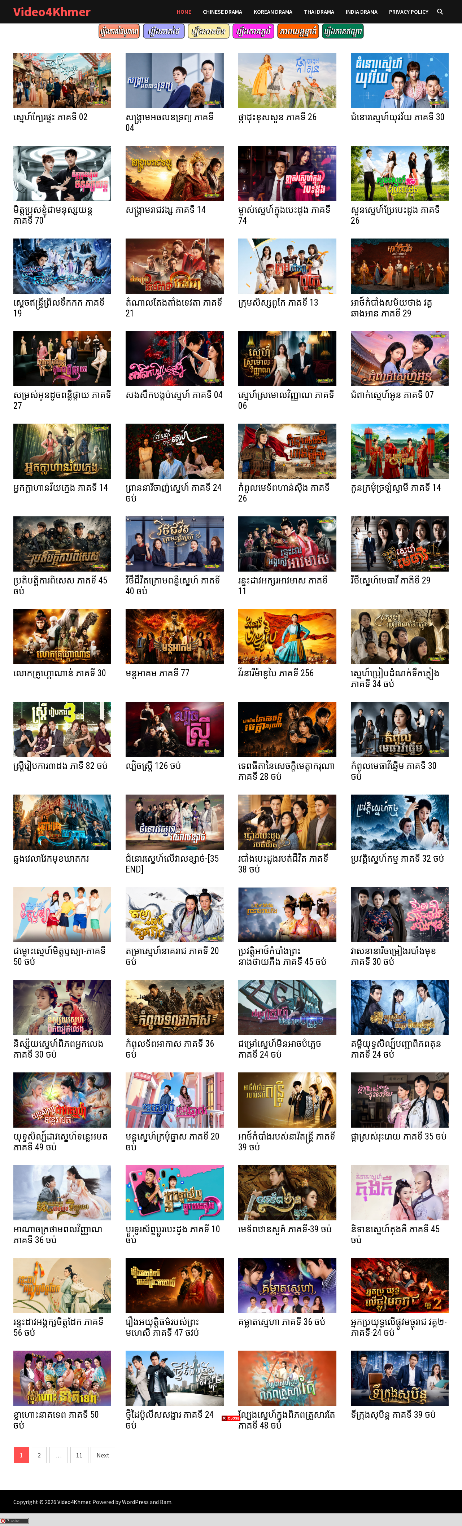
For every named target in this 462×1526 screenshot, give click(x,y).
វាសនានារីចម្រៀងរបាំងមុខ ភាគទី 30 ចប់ (393, 956)
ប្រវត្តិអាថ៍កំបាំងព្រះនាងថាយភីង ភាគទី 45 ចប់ (282, 956)
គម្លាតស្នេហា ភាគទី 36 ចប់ (282, 1322)
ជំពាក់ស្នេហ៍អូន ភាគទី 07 (392, 395)
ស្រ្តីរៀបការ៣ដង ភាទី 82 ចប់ (60, 766)
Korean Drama (273, 11)
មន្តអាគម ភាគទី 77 (157, 673)
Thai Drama (319, 11)
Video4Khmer (52, 12)
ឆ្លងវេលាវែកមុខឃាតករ (51, 858)
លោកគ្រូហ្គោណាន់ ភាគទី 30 (59, 673)
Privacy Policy (408, 11)
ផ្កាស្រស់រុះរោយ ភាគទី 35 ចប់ (399, 1136)
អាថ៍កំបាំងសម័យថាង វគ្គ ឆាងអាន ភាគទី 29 (391, 308)
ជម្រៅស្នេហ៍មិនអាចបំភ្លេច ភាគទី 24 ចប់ (279, 1049)
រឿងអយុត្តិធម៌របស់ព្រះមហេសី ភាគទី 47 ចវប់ (162, 1327)
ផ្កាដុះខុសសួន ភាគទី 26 (277, 117)
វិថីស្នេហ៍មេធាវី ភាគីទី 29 (391, 580)
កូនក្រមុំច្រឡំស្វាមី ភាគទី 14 (396, 487)
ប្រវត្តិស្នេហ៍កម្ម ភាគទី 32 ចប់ (397, 858)
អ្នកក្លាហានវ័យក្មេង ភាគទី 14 (60, 487)
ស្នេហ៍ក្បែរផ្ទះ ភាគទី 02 (50, 117)
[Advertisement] (231, 1472)
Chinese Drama (222, 11)
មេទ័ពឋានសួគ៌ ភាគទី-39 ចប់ (285, 1229)
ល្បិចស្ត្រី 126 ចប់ (153, 766)
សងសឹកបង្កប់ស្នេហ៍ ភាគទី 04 (174, 395)
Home (184, 11)
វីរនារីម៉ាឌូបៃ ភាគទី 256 (276, 673)
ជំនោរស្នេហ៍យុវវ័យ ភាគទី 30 (398, 117)
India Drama (362, 11)
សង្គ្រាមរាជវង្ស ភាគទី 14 (166, 210)
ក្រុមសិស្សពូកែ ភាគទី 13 (278, 302)
